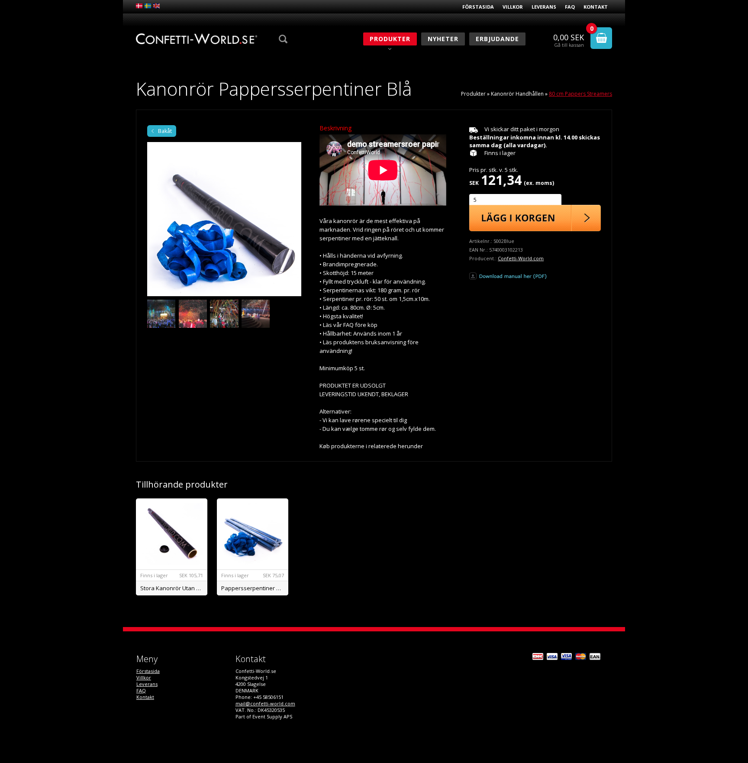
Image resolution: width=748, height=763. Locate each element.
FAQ (570, 6)
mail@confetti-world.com (265, 703)
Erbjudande (497, 39)
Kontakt (596, 6)
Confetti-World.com (521, 258)
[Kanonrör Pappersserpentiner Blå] (224, 219)
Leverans (544, 6)
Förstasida (478, 6)
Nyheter (443, 39)
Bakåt (165, 131)
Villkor (513, 6)
